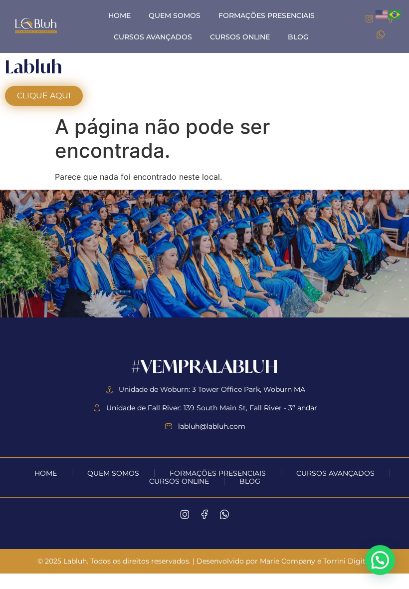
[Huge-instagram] (370, 18)
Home (119, 15)
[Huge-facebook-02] (204, 514)
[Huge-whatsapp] (380, 34)
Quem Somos (175, 15)
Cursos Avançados (153, 36)
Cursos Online (240, 36)
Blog (298, 36)
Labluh (33, 66)
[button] (380, 560)
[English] (382, 13)
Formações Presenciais (266, 15)
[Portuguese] (395, 13)
